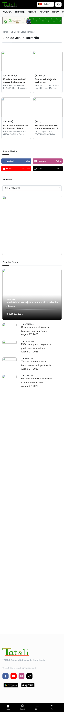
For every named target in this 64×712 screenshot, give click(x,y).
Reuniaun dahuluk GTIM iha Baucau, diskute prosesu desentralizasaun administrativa (15, 127)
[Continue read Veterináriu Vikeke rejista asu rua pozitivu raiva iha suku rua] (32, 294)
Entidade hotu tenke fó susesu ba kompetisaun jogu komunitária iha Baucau (15, 81)
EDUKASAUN (10, 75)
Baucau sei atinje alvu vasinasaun (46, 81)
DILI (37, 121)
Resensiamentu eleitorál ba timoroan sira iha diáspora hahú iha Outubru (35, 329)
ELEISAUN (32, 12)
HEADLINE (29, 358)
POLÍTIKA (44, 12)
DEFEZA (55, 12)
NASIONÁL (29, 324)
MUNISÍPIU (20, 12)
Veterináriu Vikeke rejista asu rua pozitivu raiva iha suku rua (32, 304)
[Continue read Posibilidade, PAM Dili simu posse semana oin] (48, 107)
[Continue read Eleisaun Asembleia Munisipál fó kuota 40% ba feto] (9, 499)
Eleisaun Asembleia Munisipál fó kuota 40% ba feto (36, 380)
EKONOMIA (29, 341)
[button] (8, 708)
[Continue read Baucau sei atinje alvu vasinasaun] (48, 61)
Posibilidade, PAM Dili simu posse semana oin (47, 127)
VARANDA (8, 12)
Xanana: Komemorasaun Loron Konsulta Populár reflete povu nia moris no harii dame (37, 363)
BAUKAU (39, 75)
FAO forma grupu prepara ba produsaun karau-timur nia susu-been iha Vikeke (36, 346)
